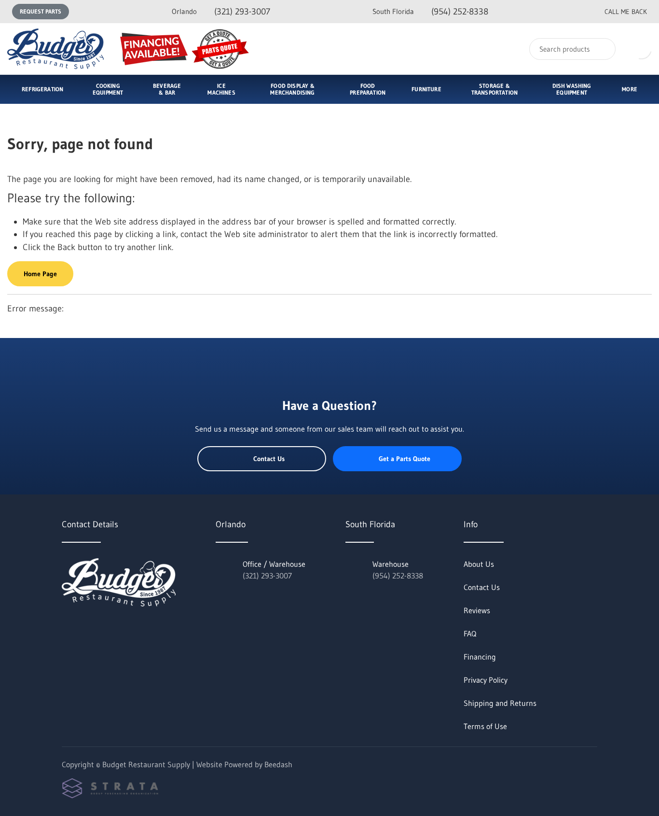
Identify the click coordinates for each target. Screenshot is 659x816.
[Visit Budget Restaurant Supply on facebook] (86, 628)
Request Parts (40, 11)
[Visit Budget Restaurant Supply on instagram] (106, 628)
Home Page (40, 273)
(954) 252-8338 (430, 11)
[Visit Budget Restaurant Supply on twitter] (66, 628)
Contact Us (269, 458)
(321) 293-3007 (221, 11)
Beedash (278, 764)
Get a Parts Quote (404, 458)
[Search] (602, 49)
